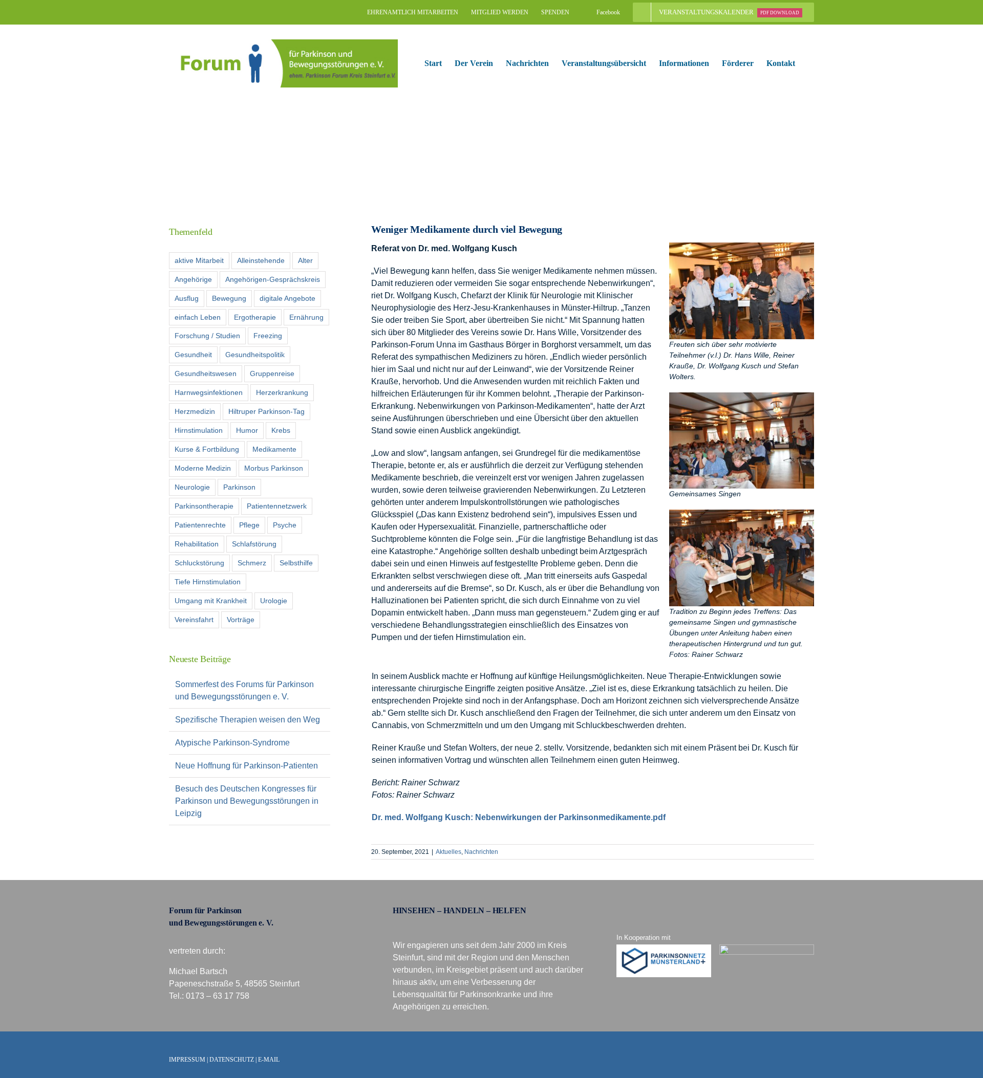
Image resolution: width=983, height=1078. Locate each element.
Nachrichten (481, 851)
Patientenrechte (200, 525)
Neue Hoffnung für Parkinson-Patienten (246, 765)
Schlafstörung (254, 544)
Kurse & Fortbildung (207, 449)
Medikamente (274, 449)
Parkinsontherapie (204, 506)
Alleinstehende (261, 260)
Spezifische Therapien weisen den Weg (247, 719)
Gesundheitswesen (206, 373)
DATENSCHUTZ (231, 1059)
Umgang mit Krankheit (211, 601)
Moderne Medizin (203, 468)
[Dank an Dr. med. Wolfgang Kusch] (741, 246)
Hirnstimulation (199, 430)
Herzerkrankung (282, 392)
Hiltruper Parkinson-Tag (266, 411)
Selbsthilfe (296, 563)
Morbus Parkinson (273, 468)
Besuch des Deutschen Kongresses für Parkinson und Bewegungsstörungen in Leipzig (246, 801)
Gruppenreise (272, 373)
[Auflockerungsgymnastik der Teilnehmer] (741, 513)
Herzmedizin (195, 411)
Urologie (273, 601)
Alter (305, 260)
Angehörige (193, 279)
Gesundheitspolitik (255, 354)
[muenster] (664, 948)
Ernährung (306, 317)
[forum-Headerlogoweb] (283, 43)
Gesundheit (193, 354)
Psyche (284, 525)
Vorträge (240, 619)
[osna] (767, 948)
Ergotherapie (255, 317)
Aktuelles (448, 851)
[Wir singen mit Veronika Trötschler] (741, 396)
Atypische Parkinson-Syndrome (232, 742)
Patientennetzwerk (277, 506)
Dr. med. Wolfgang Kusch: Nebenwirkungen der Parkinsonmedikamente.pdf (519, 817)
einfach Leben (198, 317)
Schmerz (252, 563)
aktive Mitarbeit (199, 260)
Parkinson (239, 487)
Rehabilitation (197, 544)
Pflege (249, 525)
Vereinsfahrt (194, 619)
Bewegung (229, 298)
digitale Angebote (287, 298)
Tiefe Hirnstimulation (208, 582)
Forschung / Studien (207, 336)
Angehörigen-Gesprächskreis (272, 279)
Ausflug (187, 298)
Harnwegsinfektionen (209, 392)
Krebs (280, 430)
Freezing (267, 336)
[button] (811, 63)
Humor (247, 430)
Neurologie (192, 487)
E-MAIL (269, 1059)
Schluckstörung (199, 563)
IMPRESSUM (187, 1059)
